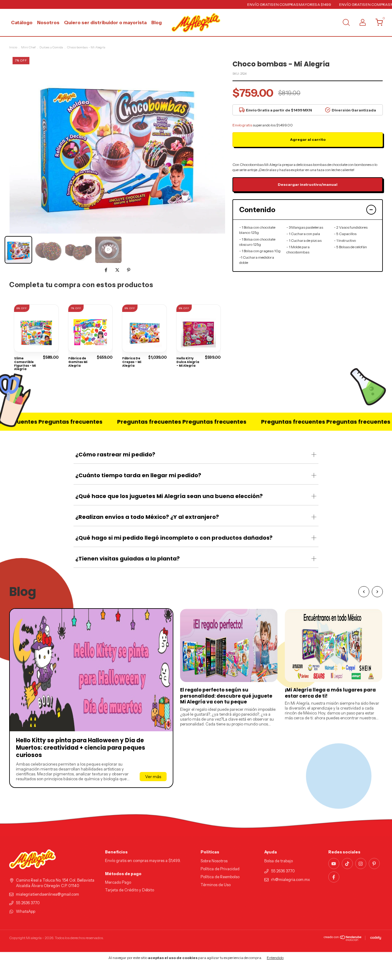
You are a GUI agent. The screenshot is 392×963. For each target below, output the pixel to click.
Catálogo (21, 22)
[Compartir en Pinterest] (128, 270)
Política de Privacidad (220, 869)
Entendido (275, 957)
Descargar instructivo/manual (307, 184)
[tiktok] (347, 863)
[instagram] (360, 863)
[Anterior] (363, 591)
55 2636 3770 (28, 903)
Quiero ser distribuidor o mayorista (105, 22)
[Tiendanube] (343, 939)
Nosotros (48, 22)
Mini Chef (28, 47)
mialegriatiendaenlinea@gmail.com (47, 894)
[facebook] (333, 876)
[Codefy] (375, 938)
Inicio (13, 47)
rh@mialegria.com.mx (290, 879)
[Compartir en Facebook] (106, 270)
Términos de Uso (216, 884)
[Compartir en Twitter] (117, 270)
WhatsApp (25, 911)
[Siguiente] (377, 591)
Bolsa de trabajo (278, 861)
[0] (377, 23)
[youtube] (333, 863)
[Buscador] (346, 23)
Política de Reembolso (220, 877)
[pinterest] (374, 863)
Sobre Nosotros (214, 861)
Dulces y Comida (51, 47)
